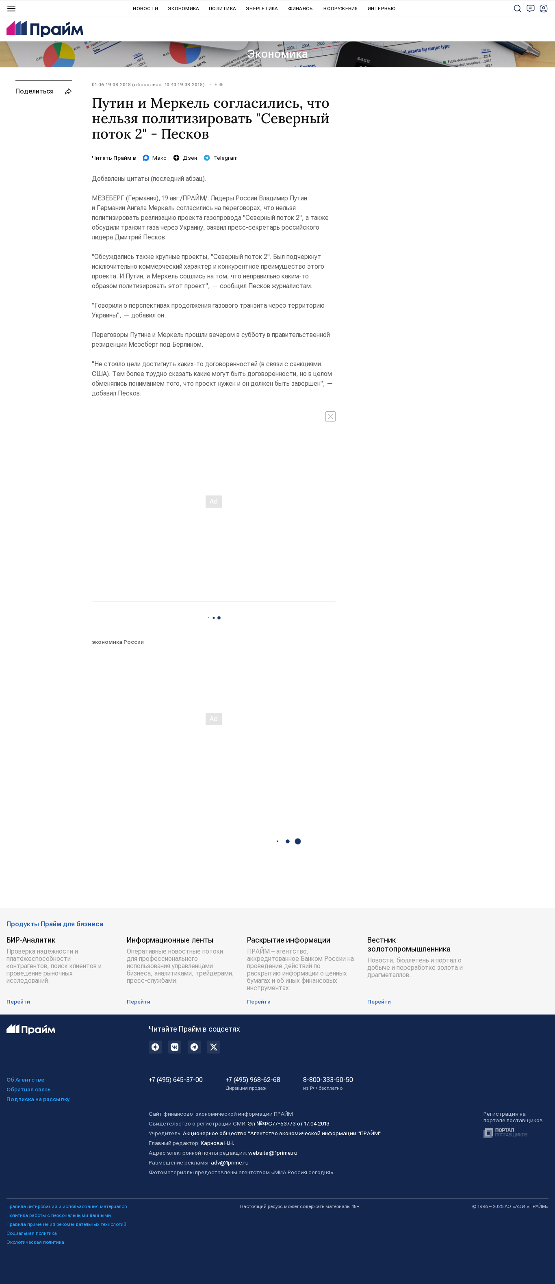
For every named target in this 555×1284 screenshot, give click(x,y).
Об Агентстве (25, 1079)
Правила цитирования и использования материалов (67, 1206)
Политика (222, 8)
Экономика (183, 8)
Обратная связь (29, 1089)
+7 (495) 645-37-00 (176, 1080)
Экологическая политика (35, 1242)
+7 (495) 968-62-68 (252, 1083)
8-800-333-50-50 (328, 1083)
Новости (145, 8)
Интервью (382, 8)
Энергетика (262, 8)
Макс (159, 157)
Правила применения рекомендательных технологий (66, 1224)
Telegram (225, 157)
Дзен (190, 157)
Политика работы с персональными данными (59, 1215)
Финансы (301, 8)
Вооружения (340, 8)
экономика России (118, 642)
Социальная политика (32, 1233)
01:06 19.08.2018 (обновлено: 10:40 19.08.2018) (148, 84)
